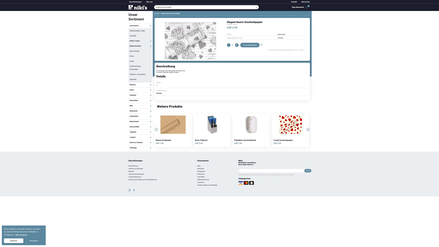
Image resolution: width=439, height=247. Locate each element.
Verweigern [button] (34, 241)
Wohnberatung (133, 166)
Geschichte (200, 168)
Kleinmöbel (134, 100)
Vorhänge (133, 148)
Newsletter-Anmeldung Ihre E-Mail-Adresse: (247, 163)
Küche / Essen (135, 41)
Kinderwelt (134, 111)
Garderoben (134, 116)
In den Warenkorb (249, 45)
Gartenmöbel (134, 127)
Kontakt (294, 2)
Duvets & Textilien (136, 142)
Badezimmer (134, 121)
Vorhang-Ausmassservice (136, 174)
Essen (132, 90)
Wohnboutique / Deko (137, 31)
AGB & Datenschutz (203, 179)
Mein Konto (305, 2)
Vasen (132, 61)
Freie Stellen (201, 177)
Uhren (132, 56)
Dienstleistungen (135, 2)
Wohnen (133, 85)
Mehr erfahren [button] (21, 235)
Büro (131, 106)
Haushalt (133, 36)
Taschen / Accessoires (137, 74)
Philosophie (201, 174)
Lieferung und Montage (135, 168)
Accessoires (134, 26)
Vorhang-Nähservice (134, 177)
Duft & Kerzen (134, 51)
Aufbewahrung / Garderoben (135, 67)
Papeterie (133, 79)
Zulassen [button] (13, 241)
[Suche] (256, 7)
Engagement (201, 171)
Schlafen (133, 95)
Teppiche (133, 132)
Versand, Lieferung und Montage (207, 185)
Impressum (200, 182)
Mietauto (131, 171)
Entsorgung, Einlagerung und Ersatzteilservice (142, 179)
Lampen (133, 137)
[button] (260, 45)
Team (199, 166)
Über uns (149, 2)
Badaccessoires (135, 46)
